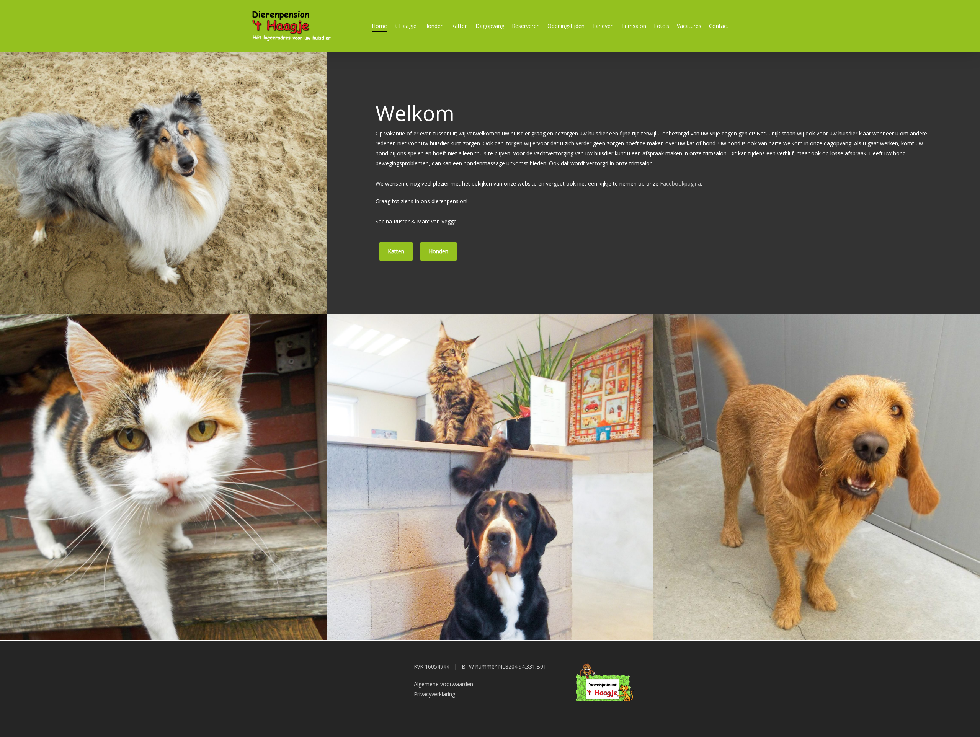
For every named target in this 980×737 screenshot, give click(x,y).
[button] (396, 251)
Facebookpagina (680, 183)
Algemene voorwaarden (443, 684)
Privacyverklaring (434, 694)
